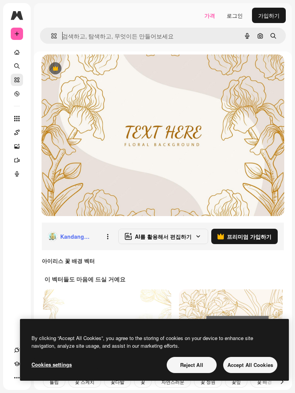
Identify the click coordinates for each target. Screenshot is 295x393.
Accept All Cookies (250, 364)
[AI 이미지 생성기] (17, 146)
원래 (85, 69)
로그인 (235, 15)
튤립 (54, 381)
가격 (209, 15)
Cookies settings (51, 364)
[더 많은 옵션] (107, 236)
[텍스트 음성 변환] (17, 174)
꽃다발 (117, 381)
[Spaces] (17, 132)
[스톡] (17, 80)
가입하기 (269, 15)
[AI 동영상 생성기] (17, 160)
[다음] (282, 381)
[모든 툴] (17, 118)
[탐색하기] (17, 94)
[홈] (17, 52)
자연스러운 (172, 381)
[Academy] (17, 364)
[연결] (17, 350)
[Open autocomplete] (50, 36)
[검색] (17, 66)
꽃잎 (236, 381)
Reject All (191, 364)
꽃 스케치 (84, 381)
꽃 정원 (208, 381)
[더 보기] (17, 378)
